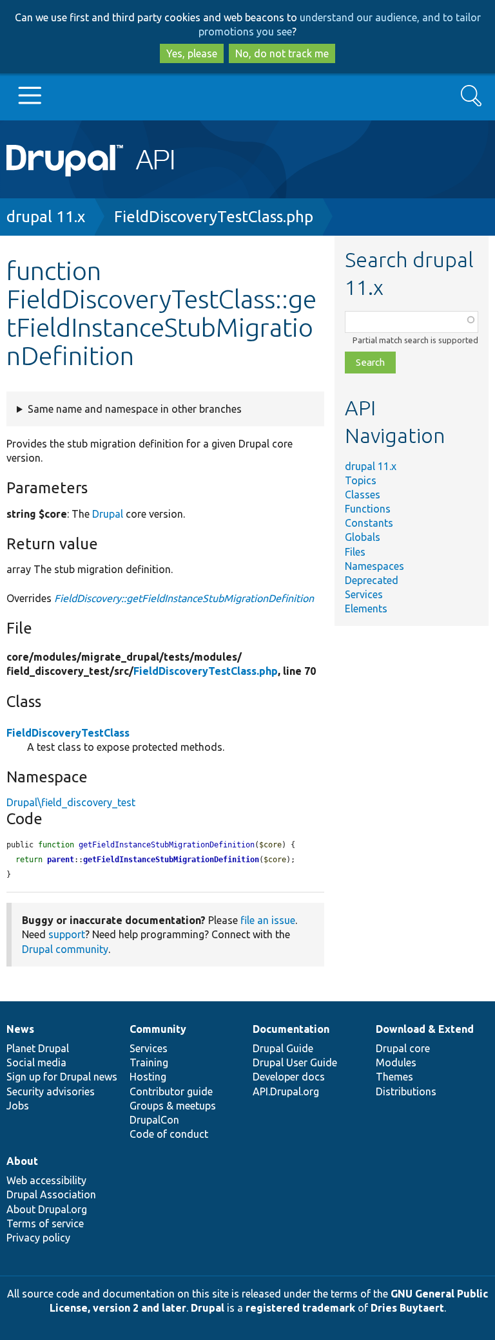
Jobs (17, 1105)
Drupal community (65, 949)
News (20, 1029)
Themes (394, 1076)
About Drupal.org (46, 1209)
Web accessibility (46, 1180)
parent (60, 859)
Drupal (107, 514)
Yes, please (191, 53)
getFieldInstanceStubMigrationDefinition (171, 859)
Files (355, 552)
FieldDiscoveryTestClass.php (213, 216)
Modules (396, 1062)
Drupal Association (51, 1194)
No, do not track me (282, 53)
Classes (362, 494)
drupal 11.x (45, 216)
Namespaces (374, 566)
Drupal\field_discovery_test (70, 802)
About (22, 1161)
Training (149, 1062)
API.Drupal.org (286, 1091)
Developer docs (289, 1076)
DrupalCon (154, 1120)
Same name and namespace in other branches (135, 409)
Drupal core (403, 1048)
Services (364, 594)
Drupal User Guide (295, 1062)
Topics (360, 480)
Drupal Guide (283, 1048)
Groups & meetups (173, 1105)
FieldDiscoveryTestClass (68, 733)
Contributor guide (171, 1091)
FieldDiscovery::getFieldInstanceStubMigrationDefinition (184, 598)
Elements (366, 608)
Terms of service (45, 1223)
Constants (369, 523)
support (66, 934)
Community (158, 1029)
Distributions (406, 1091)
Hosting (148, 1076)
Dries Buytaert (407, 1308)
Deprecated (371, 580)
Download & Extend (425, 1029)
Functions (368, 508)
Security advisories (50, 1091)
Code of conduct (169, 1134)
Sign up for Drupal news (61, 1076)
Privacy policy (38, 1237)
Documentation (291, 1029)
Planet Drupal (37, 1048)
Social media (36, 1062)
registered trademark (300, 1308)
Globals (362, 537)
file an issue (267, 920)
